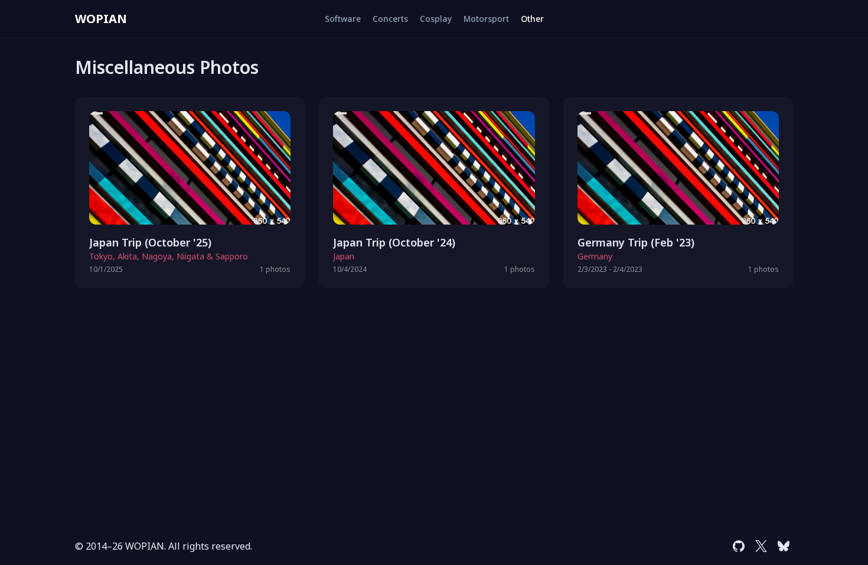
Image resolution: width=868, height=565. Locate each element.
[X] (761, 546)
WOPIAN (101, 19)
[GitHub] (738, 546)
